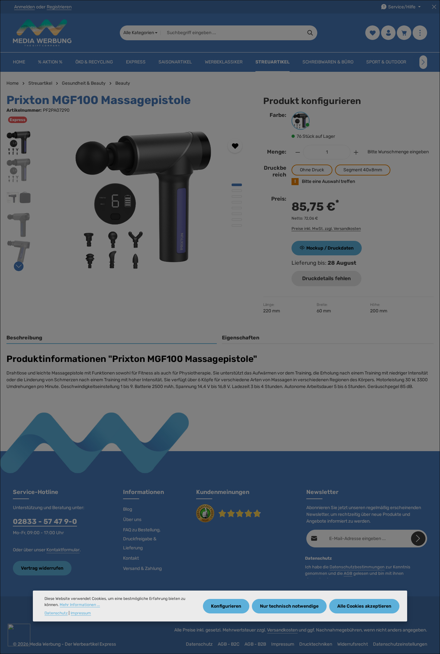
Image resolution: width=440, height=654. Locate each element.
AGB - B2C (228, 644)
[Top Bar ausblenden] (434, 7)
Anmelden (24, 7)
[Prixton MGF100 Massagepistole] (143, 200)
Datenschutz (199, 644)
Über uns (132, 519)
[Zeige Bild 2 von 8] (237, 190)
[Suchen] (310, 32)
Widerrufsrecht (352, 644)
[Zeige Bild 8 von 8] (237, 225)
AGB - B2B (255, 644)
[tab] (111, 338)
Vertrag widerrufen (42, 568)
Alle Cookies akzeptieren (364, 606)
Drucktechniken (315, 644)
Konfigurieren (226, 606)
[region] (128, 200)
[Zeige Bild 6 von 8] (237, 214)
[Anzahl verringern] (298, 152)
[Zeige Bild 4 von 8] (237, 202)
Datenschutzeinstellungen (400, 644)
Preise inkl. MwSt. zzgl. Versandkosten (326, 228)
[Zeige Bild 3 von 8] (237, 196)
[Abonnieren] (418, 538)
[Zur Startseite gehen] (42, 32)
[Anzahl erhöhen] (356, 152)
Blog (127, 509)
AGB (348, 573)
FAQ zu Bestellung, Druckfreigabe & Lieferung (141, 539)
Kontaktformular (63, 550)
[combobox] (231, 32)
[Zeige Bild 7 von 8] (237, 219)
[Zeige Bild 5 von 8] (237, 208)
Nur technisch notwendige (289, 606)
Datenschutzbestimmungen (357, 566)
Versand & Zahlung (142, 568)
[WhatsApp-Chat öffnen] (19, 635)
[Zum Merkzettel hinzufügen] (235, 145)
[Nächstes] (423, 62)
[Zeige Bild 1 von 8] (237, 185)
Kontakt (131, 558)
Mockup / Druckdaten (330, 248)
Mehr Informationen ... (80, 604)
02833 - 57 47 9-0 (45, 521)
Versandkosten (282, 630)
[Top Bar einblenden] (420, 33)
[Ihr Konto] (388, 33)
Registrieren (59, 7)
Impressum (282, 644)
